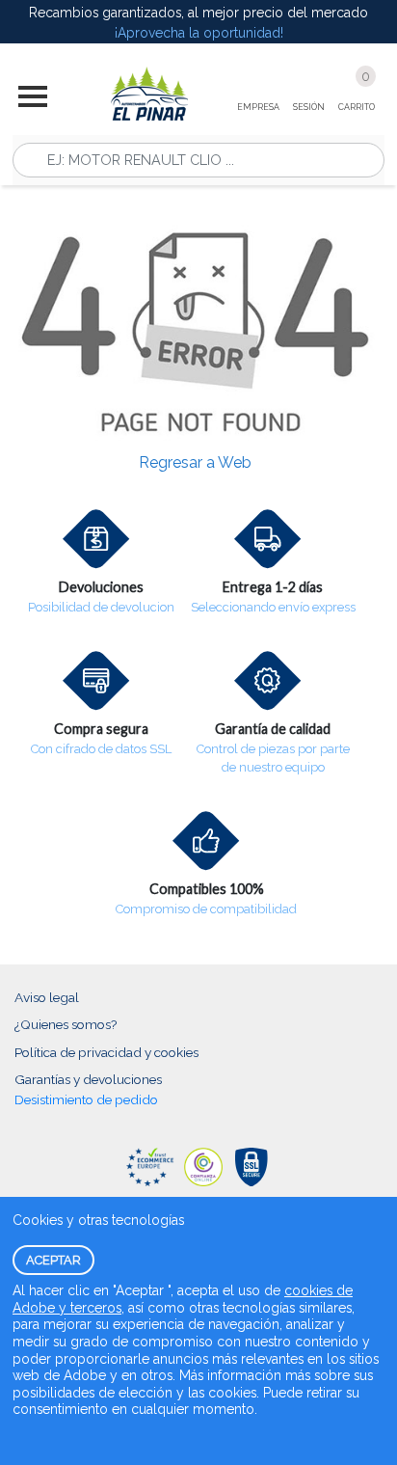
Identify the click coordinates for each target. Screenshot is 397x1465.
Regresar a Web (195, 462)
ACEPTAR (53, 1260)
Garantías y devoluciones (88, 1079)
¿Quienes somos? (65, 1024)
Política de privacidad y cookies (106, 1052)
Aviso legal (46, 997)
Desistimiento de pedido (86, 1099)
